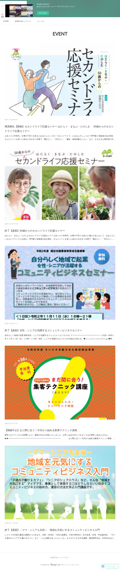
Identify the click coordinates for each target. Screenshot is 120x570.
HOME (6, 21)
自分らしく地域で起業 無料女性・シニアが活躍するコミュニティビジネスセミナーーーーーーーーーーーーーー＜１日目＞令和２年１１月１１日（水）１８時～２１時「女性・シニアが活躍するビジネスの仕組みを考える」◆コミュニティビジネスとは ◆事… (59, 337)
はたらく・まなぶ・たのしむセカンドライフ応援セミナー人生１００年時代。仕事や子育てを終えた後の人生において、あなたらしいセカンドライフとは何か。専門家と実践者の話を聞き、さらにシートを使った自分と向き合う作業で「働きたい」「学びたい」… (60, 237)
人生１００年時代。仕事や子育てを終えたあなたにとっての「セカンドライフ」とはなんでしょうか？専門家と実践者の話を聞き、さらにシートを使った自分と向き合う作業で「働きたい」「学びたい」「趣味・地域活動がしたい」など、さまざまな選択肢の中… (60, 137)
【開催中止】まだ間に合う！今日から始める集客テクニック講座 (41, 430)
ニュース (40, 21)
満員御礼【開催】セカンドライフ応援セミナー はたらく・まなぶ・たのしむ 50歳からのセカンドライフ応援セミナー (59, 129)
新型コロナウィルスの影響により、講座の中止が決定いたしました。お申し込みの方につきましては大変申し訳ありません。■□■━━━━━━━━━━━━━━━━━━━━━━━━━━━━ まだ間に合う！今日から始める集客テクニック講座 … (60, 436)
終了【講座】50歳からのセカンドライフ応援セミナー (35, 230)
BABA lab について (23, 21)
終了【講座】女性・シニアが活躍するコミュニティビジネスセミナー (43, 330)
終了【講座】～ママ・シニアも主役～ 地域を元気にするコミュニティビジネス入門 (52, 530)
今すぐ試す (43, 13)
